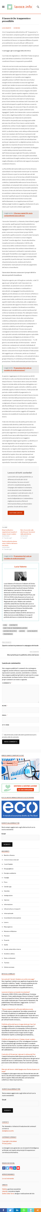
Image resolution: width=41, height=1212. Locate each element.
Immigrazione (8, 895)
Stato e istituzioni (9, 958)
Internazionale (8, 913)
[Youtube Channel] (18, 1168)
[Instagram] (11, 1168)
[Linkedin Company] (14, 1168)
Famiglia (6, 877)
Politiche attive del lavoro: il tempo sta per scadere (18, 1039)
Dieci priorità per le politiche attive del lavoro (23, 655)
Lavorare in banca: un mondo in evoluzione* (16, 992)
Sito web (5, 725)
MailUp (4, 1189)
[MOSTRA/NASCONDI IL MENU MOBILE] (3, 7)
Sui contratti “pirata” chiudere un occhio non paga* (18, 979)
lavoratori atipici (10, 631)
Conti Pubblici (8, 864)
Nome (5, 705)
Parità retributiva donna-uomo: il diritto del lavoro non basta (9, 543)
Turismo (6, 962)
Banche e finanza (9, 855)
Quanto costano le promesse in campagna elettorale (20, 645)
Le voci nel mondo (8, 1178)
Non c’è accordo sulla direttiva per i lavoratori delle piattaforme (27, 532)
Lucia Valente (6, 28)
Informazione (8, 904)
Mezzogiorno (8, 927)
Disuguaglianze (8, 869)
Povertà (6, 940)
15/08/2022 (17, 28)
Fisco (5, 882)
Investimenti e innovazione (12, 918)
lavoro (22, 631)
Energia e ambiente (10, 873)
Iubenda (4, 1191)
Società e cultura (9, 954)
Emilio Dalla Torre (8, 1193)
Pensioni (6, 936)
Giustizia (6, 891)
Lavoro (6, 922)
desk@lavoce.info (8, 1131)
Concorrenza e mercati (11, 860)
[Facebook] (3, 1168)
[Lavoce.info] (20, 7)
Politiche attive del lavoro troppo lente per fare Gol (19, 1024)
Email (5, 715)
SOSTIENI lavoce (15, 513)
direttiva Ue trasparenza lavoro (15, 628)
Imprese (6, 900)
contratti (13, 625)
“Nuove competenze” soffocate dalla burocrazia (17, 1009)
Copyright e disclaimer (9, 1141)
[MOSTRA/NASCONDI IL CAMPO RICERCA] (38, 7)
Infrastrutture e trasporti (12, 909)
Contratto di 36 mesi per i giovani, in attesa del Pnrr (19, 1054)
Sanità (6, 945)
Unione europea (9, 967)
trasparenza (8, 634)
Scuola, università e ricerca (12, 949)
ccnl (5, 625)
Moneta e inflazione (10, 931)
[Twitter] (7, 1168)
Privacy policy (6, 1143)
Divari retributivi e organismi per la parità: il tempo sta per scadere (9, 532)
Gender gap (7, 886)
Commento (7, 683)
